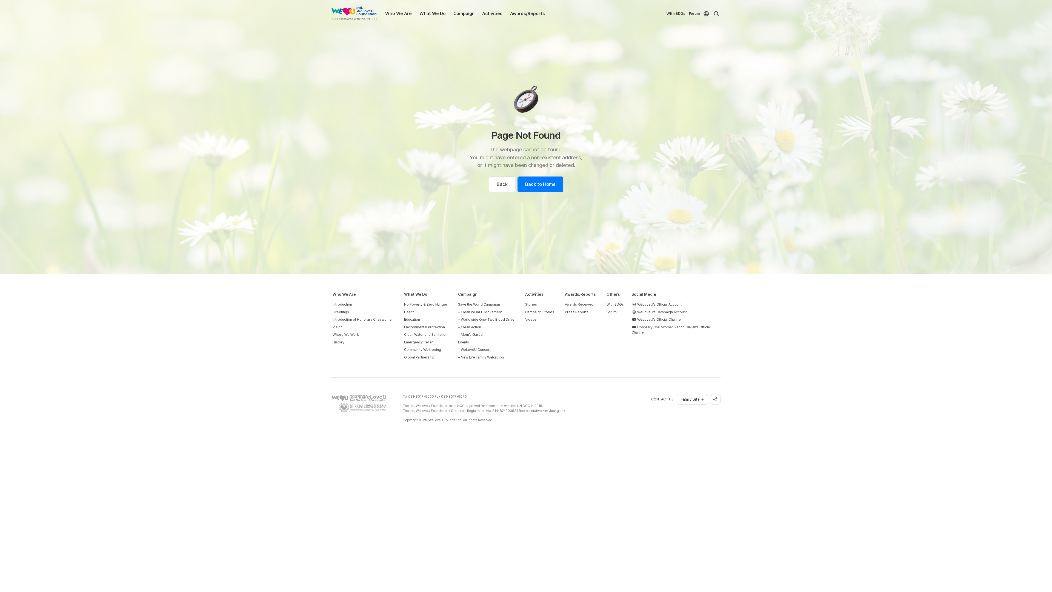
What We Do (432, 13)
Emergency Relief (418, 342)
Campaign (463, 13)
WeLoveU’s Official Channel (659, 319)
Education (412, 319)
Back (502, 184)
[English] (706, 14)
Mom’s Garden (473, 334)
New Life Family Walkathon (482, 357)
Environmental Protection (424, 327)
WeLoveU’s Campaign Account (661, 312)
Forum (694, 14)
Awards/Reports (527, 13)
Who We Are (398, 13)
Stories (531, 304)
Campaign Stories (539, 312)
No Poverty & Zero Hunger (425, 304)
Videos (531, 319)
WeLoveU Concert (476, 350)
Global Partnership (419, 357)
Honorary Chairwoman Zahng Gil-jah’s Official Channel (671, 330)
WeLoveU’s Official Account (659, 304)
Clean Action (471, 327)
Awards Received (579, 304)
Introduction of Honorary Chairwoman (363, 319)
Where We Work (346, 334)
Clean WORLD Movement (481, 312)
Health (409, 312)
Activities (492, 13)
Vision (337, 327)
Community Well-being (422, 350)
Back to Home (540, 184)
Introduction (342, 304)
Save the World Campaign (479, 304)
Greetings (341, 312)
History (338, 342)
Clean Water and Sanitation (425, 334)
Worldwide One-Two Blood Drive (487, 319)
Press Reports (576, 312)
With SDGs (676, 14)
